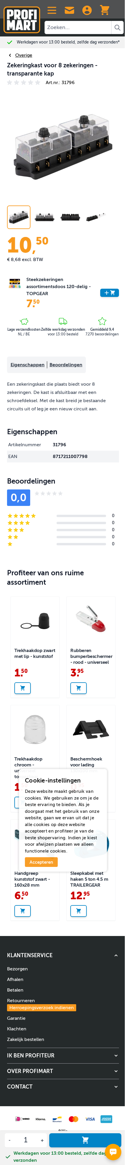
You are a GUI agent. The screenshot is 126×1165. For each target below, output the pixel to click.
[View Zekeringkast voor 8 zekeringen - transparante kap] (70, 217)
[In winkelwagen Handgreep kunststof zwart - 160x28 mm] (22, 911)
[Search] (117, 27)
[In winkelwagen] (85, 1140)
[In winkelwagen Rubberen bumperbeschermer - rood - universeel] (78, 688)
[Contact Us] (69, 10)
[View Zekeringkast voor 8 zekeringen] (18, 217)
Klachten (16, 1029)
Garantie (16, 1018)
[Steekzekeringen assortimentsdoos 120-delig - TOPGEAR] (14, 293)
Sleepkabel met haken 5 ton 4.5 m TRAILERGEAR (89, 879)
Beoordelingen (66, 364)
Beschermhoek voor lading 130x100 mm (86, 764)
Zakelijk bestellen (25, 1039)
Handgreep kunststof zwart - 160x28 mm (32, 879)
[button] (24, 82)
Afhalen (15, 979)
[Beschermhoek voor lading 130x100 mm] (91, 729)
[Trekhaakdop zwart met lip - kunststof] (35, 621)
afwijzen (45, 844)
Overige (23, 55)
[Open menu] (52, 10)
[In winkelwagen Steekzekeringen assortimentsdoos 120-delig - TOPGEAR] (109, 293)
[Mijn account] (87, 10)
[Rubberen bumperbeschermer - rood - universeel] (91, 621)
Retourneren (40, 1004)
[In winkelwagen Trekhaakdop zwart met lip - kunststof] (22, 688)
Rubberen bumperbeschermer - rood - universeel (91, 656)
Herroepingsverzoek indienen (41, 1007)
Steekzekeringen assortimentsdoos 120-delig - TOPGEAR (58, 286)
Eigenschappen (28, 364)
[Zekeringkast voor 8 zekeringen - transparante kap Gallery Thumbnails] (57, 217)
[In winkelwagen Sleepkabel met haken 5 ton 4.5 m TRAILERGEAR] (78, 911)
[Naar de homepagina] (22, 17)
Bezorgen (17, 969)
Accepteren (41, 862)
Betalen (15, 990)
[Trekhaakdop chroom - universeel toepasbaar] (35, 729)
